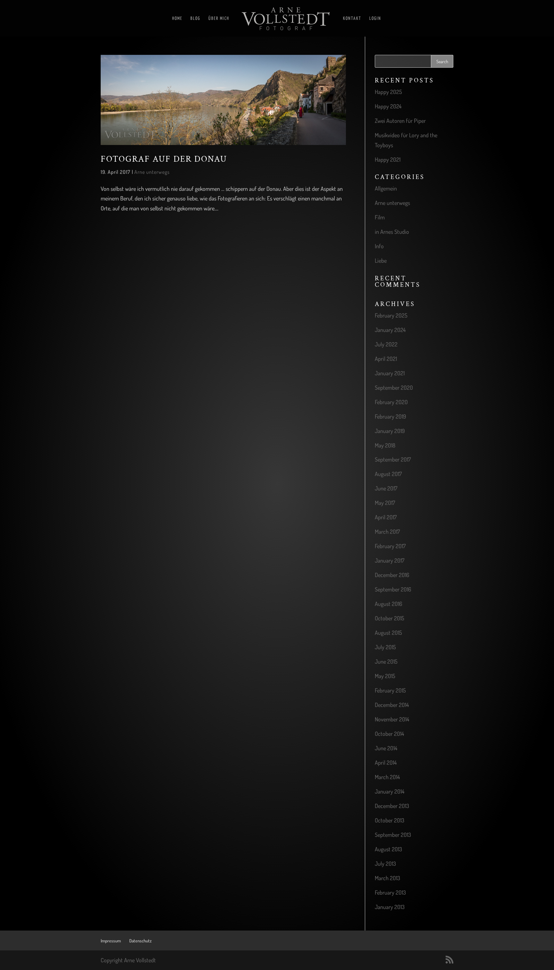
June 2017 (386, 488)
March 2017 (387, 531)
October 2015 (389, 618)
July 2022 (386, 344)
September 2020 (394, 387)
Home (177, 18)
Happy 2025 (388, 91)
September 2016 (393, 589)
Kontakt (352, 18)
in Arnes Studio (392, 231)
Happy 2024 (388, 106)
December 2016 (392, 574)
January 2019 (390, 430)
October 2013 (389, 820)
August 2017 (388, 473)
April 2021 (386, 358)
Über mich (218, 18)
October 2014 (389, 733)
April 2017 (386, 517)
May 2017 (385, 502)
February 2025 (391, 315)
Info (379, 246)
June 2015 (386, 661)
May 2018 (385, 445)
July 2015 (385, 647)
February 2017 (390, 545)
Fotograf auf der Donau (164, 159)
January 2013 (390, 906)
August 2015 (388, 632)
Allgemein (386, 188)
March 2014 (387, 776)
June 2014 (386, 748)
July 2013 (385, 863)
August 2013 (388, 849)
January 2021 (390, 373)
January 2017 (389, 560)
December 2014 (392, 704)
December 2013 (392, 805)
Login (375, 18)
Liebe (381, 260)
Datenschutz (140, 940)
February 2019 (390, 416)
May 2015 (385, 675)
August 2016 (388, 603)
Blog (195, 18)
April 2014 (386, 762)
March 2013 (387, 877)
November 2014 (392, 719)
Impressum (111, 940)
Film (380, 217)
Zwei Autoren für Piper (400, 120)
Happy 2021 (387, 159)
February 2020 (391, 401)
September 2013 (393, 834)
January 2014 (389, 791)
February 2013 (390, 892)
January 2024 (390, 329)
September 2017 (393, 459)
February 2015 (390, 690)
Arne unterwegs (152, 172)
